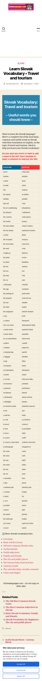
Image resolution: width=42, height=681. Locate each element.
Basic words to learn (13, 542)
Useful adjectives (11, 552)
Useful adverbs (10, 549)
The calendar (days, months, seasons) (21, 569)
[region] (21, 662)
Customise (20, 670)
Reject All (21, 676)
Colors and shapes (11, 573)
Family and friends (12, 556)
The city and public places (15, 559)
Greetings (8, 539)
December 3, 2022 (31, 84)
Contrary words (10, 566)
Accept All (21, 664)
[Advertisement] (21, 36)
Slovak (21, 63)
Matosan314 (14, 84)
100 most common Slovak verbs (18, 546)
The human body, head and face (18, 562)
